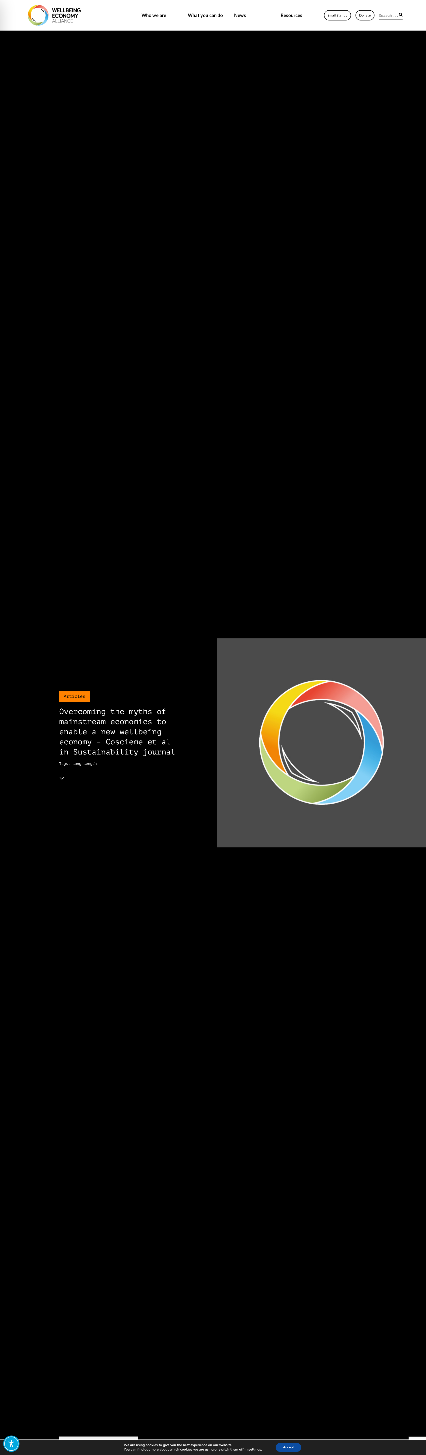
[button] (401, 14)
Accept (288, 1447)
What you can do (205, 15)
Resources (291, 15)
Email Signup (337, 15)
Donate (365, 15)
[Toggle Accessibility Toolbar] (11, 1443)
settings (254, 1449)
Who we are (154, 15)
